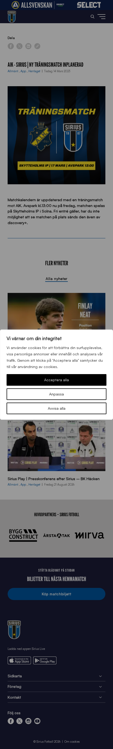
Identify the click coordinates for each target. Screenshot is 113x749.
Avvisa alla (56, 408)
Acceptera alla (56, 380)
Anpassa (56, 394)
